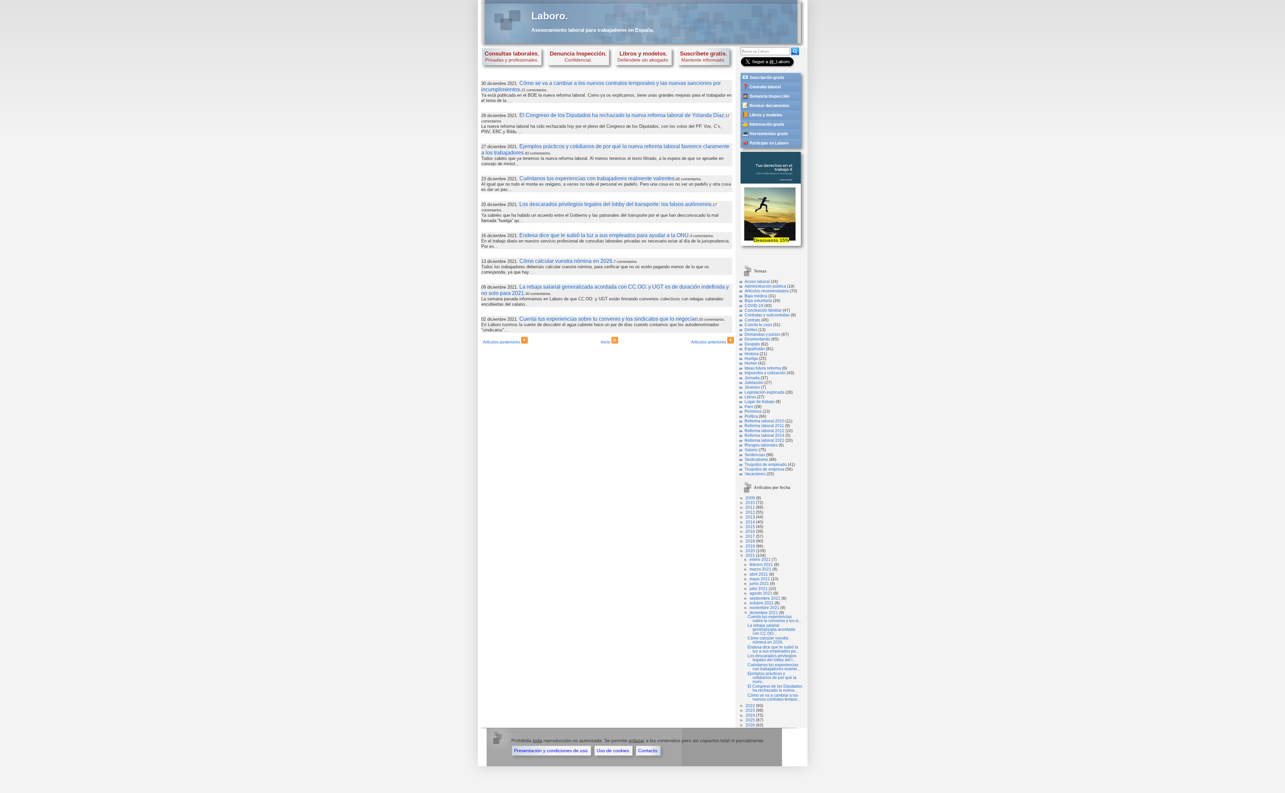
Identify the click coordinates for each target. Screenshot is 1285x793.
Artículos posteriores (502, 342)
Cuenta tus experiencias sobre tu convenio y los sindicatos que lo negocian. (609, 319)
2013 (750, 517)
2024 (750, 715)
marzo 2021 (760, 569)
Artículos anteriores (709, 342)
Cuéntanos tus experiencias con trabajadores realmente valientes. (597, 178)
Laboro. (549, 15)
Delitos (751, 329)
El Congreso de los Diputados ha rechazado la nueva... (775, 688)
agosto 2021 (761, 593)
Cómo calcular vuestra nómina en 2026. (566, 261)
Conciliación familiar (763, 310)
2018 (750, 541)
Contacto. (648, 750)
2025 (750, 720)
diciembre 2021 (764, 612)
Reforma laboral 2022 (764, 440)
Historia (752, 354)
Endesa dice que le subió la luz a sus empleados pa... (773, 649)
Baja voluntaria (758, 300)
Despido (752, 344)
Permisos (753, 411)
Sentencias (755, 455)
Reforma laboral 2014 (764, 435)
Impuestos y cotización (765, 373)
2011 (750, 507)
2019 (750, 546)
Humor (751, 363)
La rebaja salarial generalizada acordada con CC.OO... (771, 629)
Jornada (752, 378)
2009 (750, 498)
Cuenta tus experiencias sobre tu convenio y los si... (774, 618)
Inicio (606, 342)
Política (751, 416)
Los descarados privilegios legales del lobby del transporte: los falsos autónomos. (616, 204)
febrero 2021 (761, 564)
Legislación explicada (764, 392)
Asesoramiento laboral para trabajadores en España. (592, 30)
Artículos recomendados (767, 291)
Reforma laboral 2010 (764, 421)
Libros (750, 397)
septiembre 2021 (765, 598)
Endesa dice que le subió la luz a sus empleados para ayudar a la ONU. (604, 235)
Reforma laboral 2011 (764, 425)
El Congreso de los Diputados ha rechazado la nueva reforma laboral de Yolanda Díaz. (622, 115)
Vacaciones (755, 474)
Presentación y (551, 750)
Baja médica (756, 296)
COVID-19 (754, 305)
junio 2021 (759, 583)
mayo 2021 (760, 579)
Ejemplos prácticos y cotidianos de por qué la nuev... (772, 677)
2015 (750, 526)
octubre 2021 (762, 603)
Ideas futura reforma (763, 368)
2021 (750, 555)
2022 (750, 705)
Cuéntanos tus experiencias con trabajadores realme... (774, 667)
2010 (750, 502)
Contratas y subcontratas (767, 315)
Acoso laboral (757, 281)
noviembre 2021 (764, 607)
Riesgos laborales (761, 445)
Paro (749, 406)
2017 (750, 536)
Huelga (751, 358)
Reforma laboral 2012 (764, 430)
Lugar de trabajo (760, 401)
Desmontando (757, 339)
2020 (750, 551)
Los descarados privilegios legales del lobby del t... (772, 658)
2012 (750, 512)
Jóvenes (752, 387)
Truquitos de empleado (766, 464)
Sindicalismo (756, 459)
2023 (750, 710)
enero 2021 (760, 559)
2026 (750, 725)
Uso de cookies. (613, 750)
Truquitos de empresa (764, 469)
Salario (751, 450)
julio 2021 (759, 588)
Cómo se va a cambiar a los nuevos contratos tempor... (774, 697)
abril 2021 (759, 574)
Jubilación (754, 382)
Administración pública (765, 286)
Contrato (752, 320)
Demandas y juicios (762, 334)
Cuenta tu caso (758, 324)
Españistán (755, 348)
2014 (750, 522)
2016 (750, 531)
